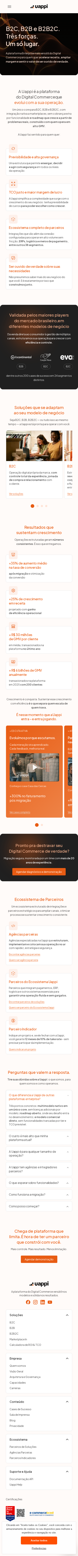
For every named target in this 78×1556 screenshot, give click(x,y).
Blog (12, 1420)
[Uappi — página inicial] (39, 6)
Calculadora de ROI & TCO (25, 1344)
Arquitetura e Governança (25, 1376)
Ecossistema (18, 1439)
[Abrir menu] (9, 6)
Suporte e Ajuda (21, 1471)
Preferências (39, 1548)
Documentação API (21, 1479)
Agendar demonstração (39, 1259)
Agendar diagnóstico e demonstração (39, 871)
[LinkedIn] (42, 1302)
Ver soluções (16, 493)
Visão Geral (16, 1371)
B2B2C (14, 1333)
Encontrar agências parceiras (24, 954)
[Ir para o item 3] (42, 506)
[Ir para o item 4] (46, 506)
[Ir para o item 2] (37, 506)
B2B (12, 1327)
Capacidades (18, 1382)
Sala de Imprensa (20, 1414)
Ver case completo (20, 812)
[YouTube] (50, 1302)
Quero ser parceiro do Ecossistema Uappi (31, 1007)
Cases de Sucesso (20, 1409)
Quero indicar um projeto (22, 1049)
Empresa (16, 1358)
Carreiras (15, 1388)
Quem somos (18, 1365)
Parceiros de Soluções (23, 1446)
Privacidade (17, 1425)
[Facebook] (28, 1302)
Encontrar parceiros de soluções (26, 1001)
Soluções (16, 1315)
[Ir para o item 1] (32, 506)
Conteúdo (17, 1402)
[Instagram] (35, 1302)
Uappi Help (16, 1484)
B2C (12, 1322)
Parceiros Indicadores (23, 1458)
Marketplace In (18, 1339)
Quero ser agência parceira (23, 960)
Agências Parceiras (21, 1452)
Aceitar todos (39, 1540)
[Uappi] (39, 1284)
